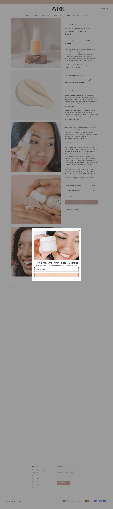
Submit (56, 275)
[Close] (79, 230)
